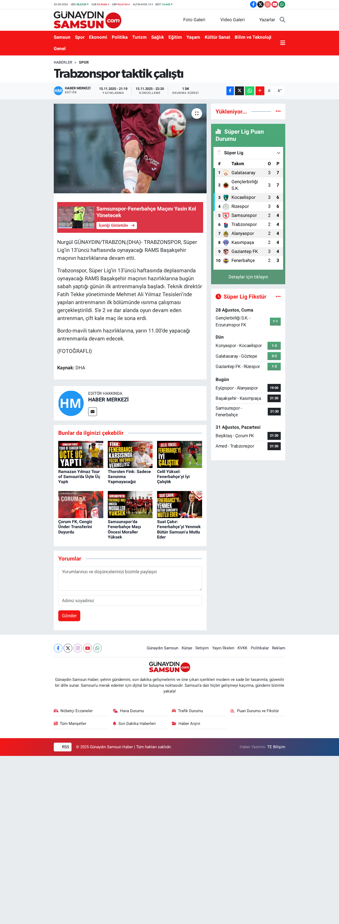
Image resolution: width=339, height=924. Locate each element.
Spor (79, 37)
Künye (187, 648)
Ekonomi (98, 37)
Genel (60, 48)
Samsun (62, 37)
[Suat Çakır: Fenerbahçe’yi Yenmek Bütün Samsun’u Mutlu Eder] (179, 504)
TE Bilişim (276, 747)
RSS (65, 747)
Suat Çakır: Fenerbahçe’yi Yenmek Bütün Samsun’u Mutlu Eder (179, 529)
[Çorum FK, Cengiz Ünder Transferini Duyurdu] (80, 504)
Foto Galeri (194, 19)
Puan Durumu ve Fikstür (258, 710)
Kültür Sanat (217, 37)
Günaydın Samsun (162, 648)
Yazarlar (267, 19)
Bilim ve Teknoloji (253, 37)
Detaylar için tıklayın (248, 276)
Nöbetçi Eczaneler (76, 710)
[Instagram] (77, 648)
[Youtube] (87, 648)
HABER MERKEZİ (108, 399)
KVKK (242, 648)
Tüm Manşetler (73, 723)
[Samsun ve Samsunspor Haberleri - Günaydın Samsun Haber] (87, 19)
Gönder (69, 615)
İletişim (202, 648)
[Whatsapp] (97, 648)
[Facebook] (58, 648)
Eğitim (175, 37)
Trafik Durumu (190, 710)
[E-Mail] (92, 411)
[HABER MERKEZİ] (71, 403)
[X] (68, 648)
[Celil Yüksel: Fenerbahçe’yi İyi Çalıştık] (179, 454)
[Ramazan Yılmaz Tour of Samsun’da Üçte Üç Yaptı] (80, 454)
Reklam (278, 648)
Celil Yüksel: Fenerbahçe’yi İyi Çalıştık (173, 476)
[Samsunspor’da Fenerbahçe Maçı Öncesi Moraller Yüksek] (130, 504)
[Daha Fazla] (260, 90)
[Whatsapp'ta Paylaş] (249, 90)
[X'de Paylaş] (239, 90)
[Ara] (282, 19)
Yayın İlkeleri (223, 648)
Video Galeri (232, 19)
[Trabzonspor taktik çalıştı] (130, 148)
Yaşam (193, 37)
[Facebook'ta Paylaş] (230, 90)
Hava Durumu (132, 710)
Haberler (63, 62)
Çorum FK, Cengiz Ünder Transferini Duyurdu (75, 526)
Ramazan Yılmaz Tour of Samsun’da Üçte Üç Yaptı (79, 476)
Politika (120, 37)
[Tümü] (278, 111)
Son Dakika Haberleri (137, 723)
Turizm (139, 37)
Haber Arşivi (189, 723)
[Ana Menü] (282, 43)
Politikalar (260, 648)
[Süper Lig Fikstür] (278, 296)
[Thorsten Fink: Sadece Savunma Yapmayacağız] (130, 454)
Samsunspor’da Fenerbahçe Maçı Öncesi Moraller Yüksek (124, 529)
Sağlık (157, 37)
